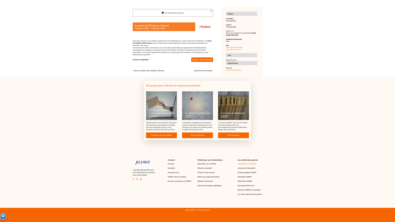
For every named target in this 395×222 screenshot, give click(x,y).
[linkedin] (141, 179)
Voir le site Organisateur (234, 70)
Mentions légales (203, 210)
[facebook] (133, 179)
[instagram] (137, 179)
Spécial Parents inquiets (203, 70)
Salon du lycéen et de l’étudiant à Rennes (149, 70)
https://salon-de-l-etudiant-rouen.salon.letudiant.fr (234, 48)
